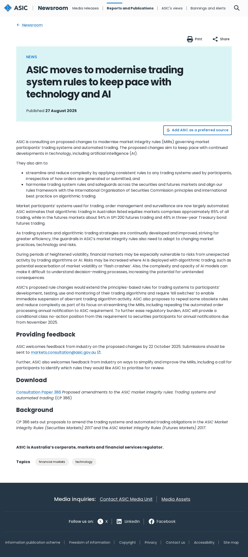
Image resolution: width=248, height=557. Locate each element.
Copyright (127, 542)
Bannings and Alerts (208, 8)
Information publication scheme (32, 542)
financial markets (52, 462)
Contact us (175, 542)
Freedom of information (89, 542)
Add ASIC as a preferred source (200, 130)
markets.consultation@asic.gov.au (63, 352)
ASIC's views (172, 8)
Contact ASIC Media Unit (126, 499)
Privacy (151, 542)
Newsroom (32, 25)
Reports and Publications (130, 8)
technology (84, 462)
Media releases (85, 8)
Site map (231, 542)
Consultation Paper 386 (38, 392)
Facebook (166, 521)
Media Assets (176, 499)
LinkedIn (132, 521)
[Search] (237, 8)
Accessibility (204, 542)
